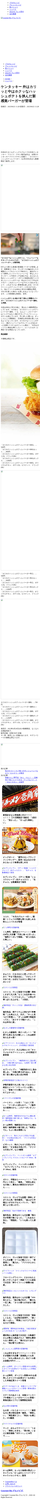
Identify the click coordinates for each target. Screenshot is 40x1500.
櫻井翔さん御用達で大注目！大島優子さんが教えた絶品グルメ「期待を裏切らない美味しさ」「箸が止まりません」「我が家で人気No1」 (19, 1339)
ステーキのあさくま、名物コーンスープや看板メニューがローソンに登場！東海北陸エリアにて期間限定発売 (19, 1397)
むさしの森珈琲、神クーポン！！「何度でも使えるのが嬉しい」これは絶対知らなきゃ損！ (19, 1034)
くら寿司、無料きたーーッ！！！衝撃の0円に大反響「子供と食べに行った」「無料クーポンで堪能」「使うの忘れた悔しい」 (20, 936)
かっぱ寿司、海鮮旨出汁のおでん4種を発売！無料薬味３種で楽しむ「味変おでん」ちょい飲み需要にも (20, 1127)
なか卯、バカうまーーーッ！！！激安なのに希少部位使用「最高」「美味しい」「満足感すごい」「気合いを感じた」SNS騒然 (19, 1414)
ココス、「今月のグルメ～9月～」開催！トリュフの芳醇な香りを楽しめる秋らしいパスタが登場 (19, 919)
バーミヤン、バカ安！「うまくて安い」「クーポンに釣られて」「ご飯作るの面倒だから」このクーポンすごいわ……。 (19, 1106)
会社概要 (12, 14)
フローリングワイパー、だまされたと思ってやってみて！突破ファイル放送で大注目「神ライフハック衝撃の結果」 (19, 1281)
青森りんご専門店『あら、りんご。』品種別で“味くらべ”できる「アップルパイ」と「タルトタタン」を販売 (21, 780)
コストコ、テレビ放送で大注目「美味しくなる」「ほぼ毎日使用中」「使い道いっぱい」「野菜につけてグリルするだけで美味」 (19, 1319)
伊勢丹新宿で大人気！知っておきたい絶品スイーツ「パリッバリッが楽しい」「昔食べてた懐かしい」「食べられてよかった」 (19, 1088)
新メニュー (13, 7)
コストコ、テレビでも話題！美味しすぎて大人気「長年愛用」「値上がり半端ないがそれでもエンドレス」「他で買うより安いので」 (19, 1201)
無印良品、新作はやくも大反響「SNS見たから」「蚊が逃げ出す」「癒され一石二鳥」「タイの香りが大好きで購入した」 (19, 1301)
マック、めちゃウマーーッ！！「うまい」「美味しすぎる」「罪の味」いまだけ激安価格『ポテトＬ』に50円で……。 (19, 1432)
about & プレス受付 (16, 12)
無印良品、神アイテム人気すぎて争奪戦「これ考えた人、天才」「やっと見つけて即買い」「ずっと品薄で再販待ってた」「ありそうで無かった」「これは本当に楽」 (19, 1017)
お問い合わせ (10, 1484)
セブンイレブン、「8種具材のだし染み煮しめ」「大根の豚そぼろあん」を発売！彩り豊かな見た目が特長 (20, 1072)
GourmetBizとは (11, 1482)
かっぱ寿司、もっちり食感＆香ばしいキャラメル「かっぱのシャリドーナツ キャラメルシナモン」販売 (19, 1473)
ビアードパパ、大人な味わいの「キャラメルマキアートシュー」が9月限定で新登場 (20, 1052)
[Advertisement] (20, 41)
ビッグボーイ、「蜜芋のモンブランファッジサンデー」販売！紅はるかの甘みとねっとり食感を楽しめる (19, 859)
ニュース (12, 9)
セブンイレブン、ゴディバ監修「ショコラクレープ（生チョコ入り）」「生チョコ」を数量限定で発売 (19, 879)
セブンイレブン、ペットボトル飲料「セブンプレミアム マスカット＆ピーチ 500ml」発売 (19, 1166)
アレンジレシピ (15, 5)
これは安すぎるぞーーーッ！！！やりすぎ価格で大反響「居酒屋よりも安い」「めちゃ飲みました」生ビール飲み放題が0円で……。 (19, 1357)
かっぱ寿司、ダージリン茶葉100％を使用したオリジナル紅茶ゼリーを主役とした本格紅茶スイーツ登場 (20, 1378)
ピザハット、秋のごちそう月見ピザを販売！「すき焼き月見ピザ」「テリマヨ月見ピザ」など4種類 (19, 1147)
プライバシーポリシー (13, 1486)
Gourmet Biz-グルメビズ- (12, 1491)
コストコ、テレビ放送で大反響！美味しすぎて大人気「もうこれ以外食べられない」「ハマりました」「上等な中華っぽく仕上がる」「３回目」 (19, 996)
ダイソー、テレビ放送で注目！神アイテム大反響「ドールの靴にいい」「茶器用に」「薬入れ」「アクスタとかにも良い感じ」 (19, 1261)
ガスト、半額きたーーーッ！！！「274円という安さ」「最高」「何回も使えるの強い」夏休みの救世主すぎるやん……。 (20, 1183)
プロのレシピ (14, 3)
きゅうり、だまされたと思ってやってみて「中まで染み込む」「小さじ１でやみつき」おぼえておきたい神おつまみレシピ (19, 978)
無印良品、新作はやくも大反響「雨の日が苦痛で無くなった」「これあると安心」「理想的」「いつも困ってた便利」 (19, 1219)
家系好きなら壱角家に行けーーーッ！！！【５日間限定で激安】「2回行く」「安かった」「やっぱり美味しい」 (20, 819)
